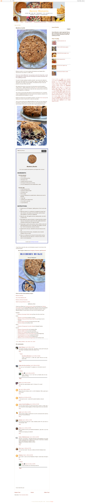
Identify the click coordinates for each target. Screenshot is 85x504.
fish (70, 87)
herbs (57, 89)
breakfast (23, 341)
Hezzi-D (20, 397)
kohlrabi (67, 89)
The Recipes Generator (34, 241)
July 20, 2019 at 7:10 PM (26, 412)
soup (62, 97)
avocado (53, 80)
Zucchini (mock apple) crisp (62, 65)
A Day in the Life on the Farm (24, 365)
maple (64, 91)
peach (69, 92)
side (69, 96)
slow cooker (54, 97)
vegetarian (61, 99)
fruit (31, 341)
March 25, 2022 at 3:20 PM (30, 463)
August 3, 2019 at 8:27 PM (26, 448)
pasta (63, 92)
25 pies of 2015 (55, 79)
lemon (69, 89)
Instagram (32, 250)
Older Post (46, 492)
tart (68, 98)
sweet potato (65, 98)
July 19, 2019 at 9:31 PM (34, 404)
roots (53, 96)
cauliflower (54, 84)
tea (70, 98)
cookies (57, 85)
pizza (62, 93)
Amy (23, 373)
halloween (53, 89)
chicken (61, 84)
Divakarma (21, 455)
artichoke (65, 79)
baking (20, 341)
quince (64, 94)
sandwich (62, 96)
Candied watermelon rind (61, 40)
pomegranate (66, 93)
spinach (69, 97)
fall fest (63, 87)
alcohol (59, 79)
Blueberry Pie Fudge (22, 332)
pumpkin (60, 94)
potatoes (53, 94)
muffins (69, 91)
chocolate (65, 84)
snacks (34, 341)
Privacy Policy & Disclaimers (54, 22)
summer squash (59, 98)
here (36, 87)
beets (70, 80)
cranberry (61, 85)
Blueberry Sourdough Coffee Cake (24, 314)
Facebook (37, 250)
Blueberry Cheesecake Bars (23, 329)
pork (70, 93)
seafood (66, 96)
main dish (59, 91)
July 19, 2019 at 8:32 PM (29, 373)
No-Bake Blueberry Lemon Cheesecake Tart (26, 333)
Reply (20, 351)
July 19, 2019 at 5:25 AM (29, 347)
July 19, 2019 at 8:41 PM (26, 397)
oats (57, 92)
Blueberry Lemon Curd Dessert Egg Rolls (26, 337)
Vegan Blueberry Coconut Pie (23, 336)
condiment (54, 85)
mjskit (20, 412)
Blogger (51, 501)
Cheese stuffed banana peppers (62, 47)
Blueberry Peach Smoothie (23, 321)
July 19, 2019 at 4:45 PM (25, 389)
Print (44, 151)
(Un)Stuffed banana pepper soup (63, 53)
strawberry (54, 98)
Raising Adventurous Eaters (40, 22)
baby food (57, 80)
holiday (59, 89)
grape (70, 88)
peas (55, 93)
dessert (29, 341)
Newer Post (17, 492)
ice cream (63, 89)
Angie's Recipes (22, 347)
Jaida (20, 382)
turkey (55, 99)
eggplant (57, 87)
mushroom (54, 92)
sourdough (65, 97)
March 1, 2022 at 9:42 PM (28, 455)
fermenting (67, 87)
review (66, 94)
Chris (20, 448)
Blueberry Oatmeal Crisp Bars (22, 299)
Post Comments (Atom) (24, 494)
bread (65, 81)
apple (62, 79)
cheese (57, 84)
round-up (55, 96)
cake (26, 341)
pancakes (60, 92)
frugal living (57, 88)
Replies (21, 353)
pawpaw (66, 92)
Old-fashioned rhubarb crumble (62, 71)
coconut (69, 84)
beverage (53, 81)
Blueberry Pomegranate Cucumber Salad (26, 326)
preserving (57, 94)
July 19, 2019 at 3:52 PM (25, 382)
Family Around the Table (30, 306)
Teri (19, 389)
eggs (61, 87)
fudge (64, 88)
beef (67, 80)
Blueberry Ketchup (19, 295)
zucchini (56, 101)
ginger (67, 88)
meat (66, 91)
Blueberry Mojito (21, 322)
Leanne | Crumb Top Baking (24, 404)
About (21, 22)
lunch (55, 91)
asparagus (69, 79)
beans (65, 80)
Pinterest (43, 250)
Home (17, 22)
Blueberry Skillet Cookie (22, 330)
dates (65, 85)
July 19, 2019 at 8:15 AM (34, 365)
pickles (57, 93)
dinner (54, 87)
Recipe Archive (28, 22)
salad (59, 96)
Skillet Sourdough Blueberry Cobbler (23, 301)
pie (59, 93)
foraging (53, 88)
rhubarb (69, 94)
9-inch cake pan (43, 97)
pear (52, 93)
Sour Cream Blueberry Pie (21, 297)
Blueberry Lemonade (22, 317)
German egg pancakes (61, 59)
